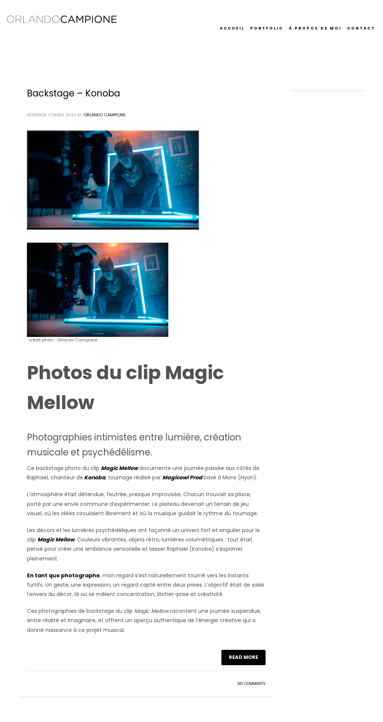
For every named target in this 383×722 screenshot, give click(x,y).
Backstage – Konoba (73, 93)
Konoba (94, 477)
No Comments (252, 683)
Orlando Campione (104, 115)
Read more (243, 657)
